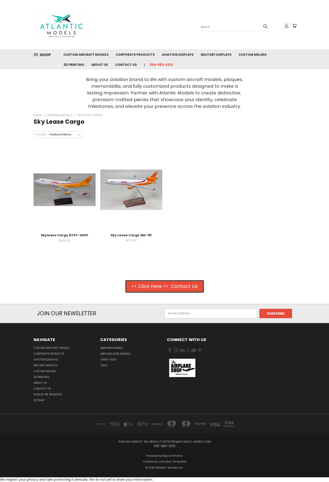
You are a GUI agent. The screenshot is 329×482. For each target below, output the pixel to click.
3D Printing (73, 64)
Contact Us (126, 64)
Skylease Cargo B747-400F (64, 235)
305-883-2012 (161, 64)
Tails (103, 365)
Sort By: (41, 134)
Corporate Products (135, 54)
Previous (317, 468)
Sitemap (39, 400)
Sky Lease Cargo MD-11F (131, 235)
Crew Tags (108, 359)
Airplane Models (111, 348)
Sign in (39, 394)
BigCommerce (172, 456)
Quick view (64, 180)
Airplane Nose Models (115, 354)
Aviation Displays (178, 54)
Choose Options (64, 197)
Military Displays (216, 54)
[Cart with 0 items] (294, 25)
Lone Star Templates (172, 461)
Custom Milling (253, 54)
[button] (182, 368)
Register (55, 394)
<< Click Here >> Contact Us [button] (165, 286)
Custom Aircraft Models (86, 54)
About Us (99, 64)
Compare (63, 189)
